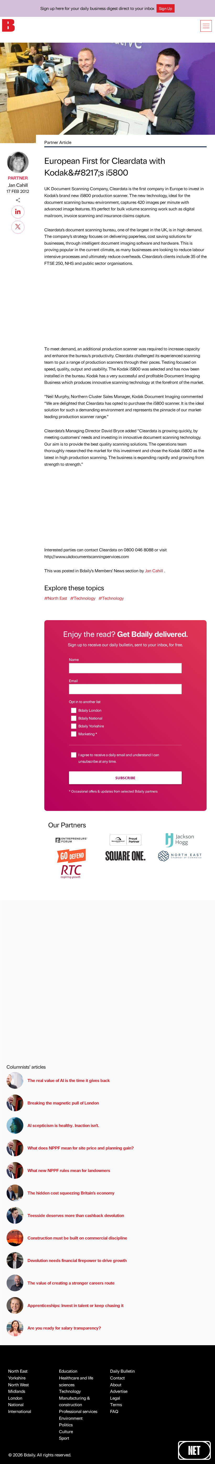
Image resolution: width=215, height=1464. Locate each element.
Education (68, 1371)
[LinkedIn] (18, 211)
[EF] (71, 839)
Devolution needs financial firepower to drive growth (77, 1260)
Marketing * (87, 733)
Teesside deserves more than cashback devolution (76, 1215)
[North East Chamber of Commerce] (180, 855)
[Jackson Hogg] (180, 839)
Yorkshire (16, 1378)
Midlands (16, 1391)
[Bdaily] (8, 25)
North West (18, 1384)
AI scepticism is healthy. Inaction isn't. (63, 1125)
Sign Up (165, 8)
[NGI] (125, 839)
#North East (55, 598)
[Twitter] (18, 226)
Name (74, 659)
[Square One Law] (125, 855)
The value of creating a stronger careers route (71, 1283)
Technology (70, 1391)
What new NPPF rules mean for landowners (69, 1170)
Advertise (118, 1391)
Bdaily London (89, 710)
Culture (66, 1431)
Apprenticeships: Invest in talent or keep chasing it (75, 1305)
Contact (117, 1378)
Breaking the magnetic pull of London (63, 1103)
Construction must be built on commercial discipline (77, 1238)
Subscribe (125, 777)
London (15, 1398)
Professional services (78, 1411)
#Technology (82, 598)
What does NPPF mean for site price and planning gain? (81, 1148)
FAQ (114, 1411)
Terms (116, 1404)
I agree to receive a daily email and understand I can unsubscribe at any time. (118, 758)
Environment (71, 1418)
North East (18, 1371)
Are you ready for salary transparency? (64, 1328)
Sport (64, 1438)
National (16, 1404)
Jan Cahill (18, 185)
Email (73, 680)
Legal (115, 1398)
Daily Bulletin (122, 1371)
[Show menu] (206, 26)
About (115, 1384)
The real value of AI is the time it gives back (70, 1080)
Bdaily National (90, 718)
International (19, 1411)
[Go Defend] (71, 855)
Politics (66, 1424)
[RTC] (71, 871)
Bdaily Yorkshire (91, 725)
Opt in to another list (84, 701)
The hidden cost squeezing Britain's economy (71, 1193)
